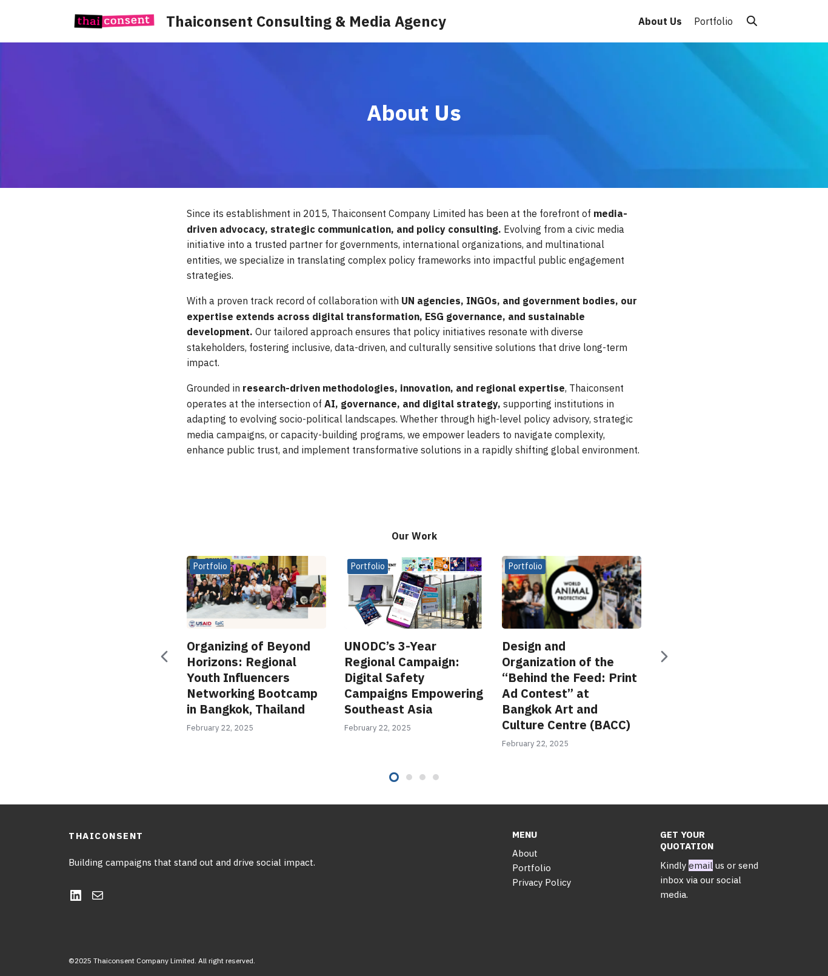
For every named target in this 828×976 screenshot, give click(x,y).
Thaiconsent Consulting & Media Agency (306, 21)
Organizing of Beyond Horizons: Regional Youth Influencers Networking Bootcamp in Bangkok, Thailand (252, 677)
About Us (660, 21)
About (525, 853)
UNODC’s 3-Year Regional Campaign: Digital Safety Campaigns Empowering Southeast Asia (413, 677)
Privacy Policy (541, 882)
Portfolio (713, 21)
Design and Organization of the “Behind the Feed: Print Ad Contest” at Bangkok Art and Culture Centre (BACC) (569, 685)
